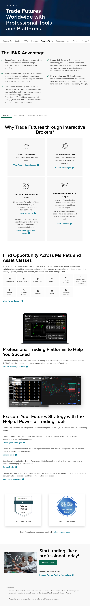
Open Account (48, 562)
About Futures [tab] (19, 116)
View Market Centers (12, 301)
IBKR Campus (63, 224)
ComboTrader (8, 455)
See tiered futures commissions (48, 599)
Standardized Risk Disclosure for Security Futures (55, 593)
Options (34, 41)
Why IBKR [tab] (7, 116)
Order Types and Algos (12, 442)
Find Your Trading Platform (14, 367)
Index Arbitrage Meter (12, 479)
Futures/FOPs (47, 41)
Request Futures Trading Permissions (55, 575)
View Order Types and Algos (25, 231)
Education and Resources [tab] (37, 116)
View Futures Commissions (24, 165)
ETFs (26, 41)
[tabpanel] (45, 330)
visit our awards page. (61, 532)
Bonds (75, 41)
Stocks (17, 41)
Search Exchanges (63, 168)
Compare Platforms (25, 213)
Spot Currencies (62, 41)
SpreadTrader (8, 467)
